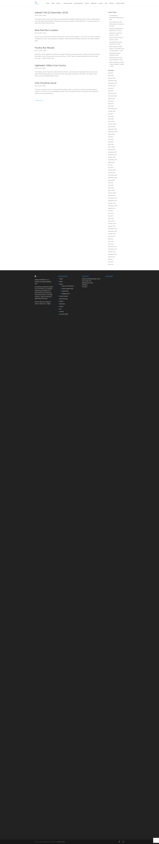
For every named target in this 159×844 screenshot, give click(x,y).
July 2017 (110, 259)
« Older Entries (39, 100)
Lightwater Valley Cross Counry (50, 65)
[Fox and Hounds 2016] (115, 296)
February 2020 (112, 193)
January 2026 (111, 78)
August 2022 (111, 134)
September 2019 (112, 206)
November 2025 (112, 83)
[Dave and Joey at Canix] (115, 556)
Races (58, 3)
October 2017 (112, 251)
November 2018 (112, 231)
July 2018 (110, 239)
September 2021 (112, 159)
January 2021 (111, 172)
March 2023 (111, 121)
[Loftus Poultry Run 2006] (115, 741)
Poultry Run (65, 291)
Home (47, 3)
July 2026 (110, 73)
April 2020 (111, 188)
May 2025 (110, 91)
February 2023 (112, 124)
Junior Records (78, 3)
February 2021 (112, 170)
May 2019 (110, 216)
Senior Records (68, 3)
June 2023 (111, 116)
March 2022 (111, 147)
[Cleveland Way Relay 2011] (115, 667)
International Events (114, 53)
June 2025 (111, 88)
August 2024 (111, 98)
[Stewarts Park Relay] (115, 333)
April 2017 (111, 264)
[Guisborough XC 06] (115, 815)
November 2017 (112, 249)
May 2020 (110, 185)
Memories (94, 3)
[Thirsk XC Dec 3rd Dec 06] (115, 778)
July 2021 (110, 165)
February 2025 (112, 93)
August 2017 (111, 257)
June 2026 (111, 75)
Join (106, 3)
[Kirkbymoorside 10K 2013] (115, 630)
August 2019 (111, 208)
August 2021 (111, 162)
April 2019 (111, 218)
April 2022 (111, 144)
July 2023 (110, 114)
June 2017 (111, 262)
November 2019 (112, 200)
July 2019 (110, 211)
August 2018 (111, 236)
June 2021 (111, 167)
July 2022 (110, 137)
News (52, 3)
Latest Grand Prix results (116, 37)
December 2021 (112, 152)
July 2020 (110, 182)
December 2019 (112, 198)
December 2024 (112, 96)
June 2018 (111, 241)
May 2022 (110, 142)
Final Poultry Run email (115, 42)
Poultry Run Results (44, 47)
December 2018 (112, 228)
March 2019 (111, 221)
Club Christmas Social (45, 82)
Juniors (101, 3)
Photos (87, 3)
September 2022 (112, 131)
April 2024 (111, 106)
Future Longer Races (67, 288)
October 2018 (112, 234)
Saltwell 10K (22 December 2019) (51, 12)
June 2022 (111, 139)
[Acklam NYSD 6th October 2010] (115, 704)
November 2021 (112, 154)
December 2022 (112, 129)
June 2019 (111, 213)
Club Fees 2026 (120, 3)
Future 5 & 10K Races (68, 286)
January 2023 (111, 126)
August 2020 (111, 180)
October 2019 (112, 203)
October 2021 (112, 157)
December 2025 (112, 80)
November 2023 (112, 108)
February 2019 (112, 223)
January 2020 (111, 195)
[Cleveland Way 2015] (115, 407)
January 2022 (111, 149)
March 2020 (111, 190)
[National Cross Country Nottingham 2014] (115, 481)
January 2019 (111, 226)
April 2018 (111, 244)
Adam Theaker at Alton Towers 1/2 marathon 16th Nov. (116, 48)
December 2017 (112, 246)
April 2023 (111, 119)
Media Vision (61, 842)
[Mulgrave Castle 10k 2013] (115, 519)
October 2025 (112, 85)
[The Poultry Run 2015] (115, 370)
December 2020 (112, 175)
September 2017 (112, 254)
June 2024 (111, 101)
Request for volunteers (115, 33)
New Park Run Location (46, 30)
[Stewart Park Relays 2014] (115, 444)
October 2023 (112, 111)
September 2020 (112, 177)
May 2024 (110, 103)
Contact (111, 3)
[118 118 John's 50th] (115, 593)
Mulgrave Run (66, 293)
